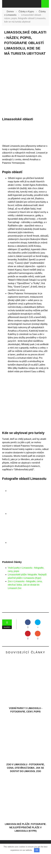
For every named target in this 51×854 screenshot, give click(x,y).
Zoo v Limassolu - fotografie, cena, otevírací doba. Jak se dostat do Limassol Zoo (25, 584)
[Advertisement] (25, 86)
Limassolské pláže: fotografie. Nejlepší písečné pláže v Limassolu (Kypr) (25, 827)
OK (36, 850)
